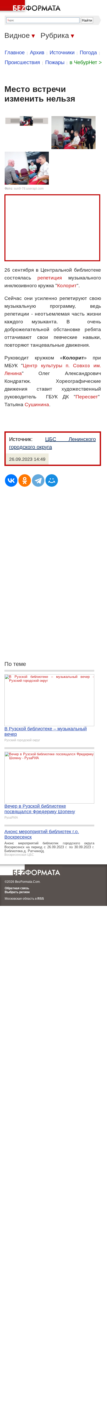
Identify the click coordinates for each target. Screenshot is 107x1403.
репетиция (49, 277)
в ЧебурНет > (86, 62)
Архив (37, 52)
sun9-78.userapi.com (29, 188)
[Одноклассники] (24, 480)
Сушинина (37, 404)
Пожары (54, 62)
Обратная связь (17, 888)
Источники (62, 52)
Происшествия (22, 62)
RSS (40, 898)
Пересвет (87, 396)
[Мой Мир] (51, 480)
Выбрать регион (17, 892)
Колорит (67, 285)
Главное (15, 52)
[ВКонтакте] (11, 480)
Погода (88, 52)
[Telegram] (38, 480)
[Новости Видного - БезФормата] (31, 6)
